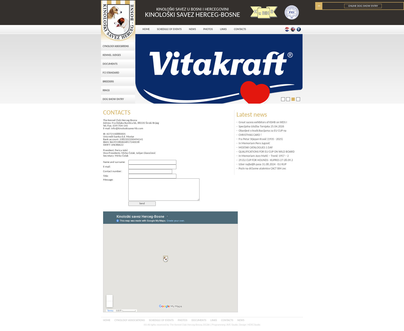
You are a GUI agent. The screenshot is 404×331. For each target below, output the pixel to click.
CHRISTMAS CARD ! (250, 135)
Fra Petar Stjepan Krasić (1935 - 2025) (261, 139)
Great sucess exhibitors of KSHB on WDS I (263, 122)
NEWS (192, 29)
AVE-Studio (232, 324)
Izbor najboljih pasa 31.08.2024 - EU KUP (262, 164)
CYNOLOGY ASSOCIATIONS (116, 46)
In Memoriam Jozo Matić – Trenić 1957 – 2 (264, 156)
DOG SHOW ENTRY (113, 99)
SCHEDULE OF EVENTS (169, 29)
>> (319, 6)
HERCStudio (253, 324)
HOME (146, 29)
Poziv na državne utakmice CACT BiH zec (262, 168)
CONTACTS (240, 29)
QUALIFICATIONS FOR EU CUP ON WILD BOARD (267, 151)
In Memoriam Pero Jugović (254, 143)
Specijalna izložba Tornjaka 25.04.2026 (261, 126)
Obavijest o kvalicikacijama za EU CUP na (262, 130)
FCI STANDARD (111, 72)
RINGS (106, 90)
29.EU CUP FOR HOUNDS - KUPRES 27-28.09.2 (266, 160)
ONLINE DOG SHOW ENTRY (363, 6)
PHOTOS (208, 29)
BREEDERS (108, 81)
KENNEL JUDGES (112, 55)
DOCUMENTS (110, 64)
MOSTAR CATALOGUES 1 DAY (256, 147)
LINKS (223, 29)
